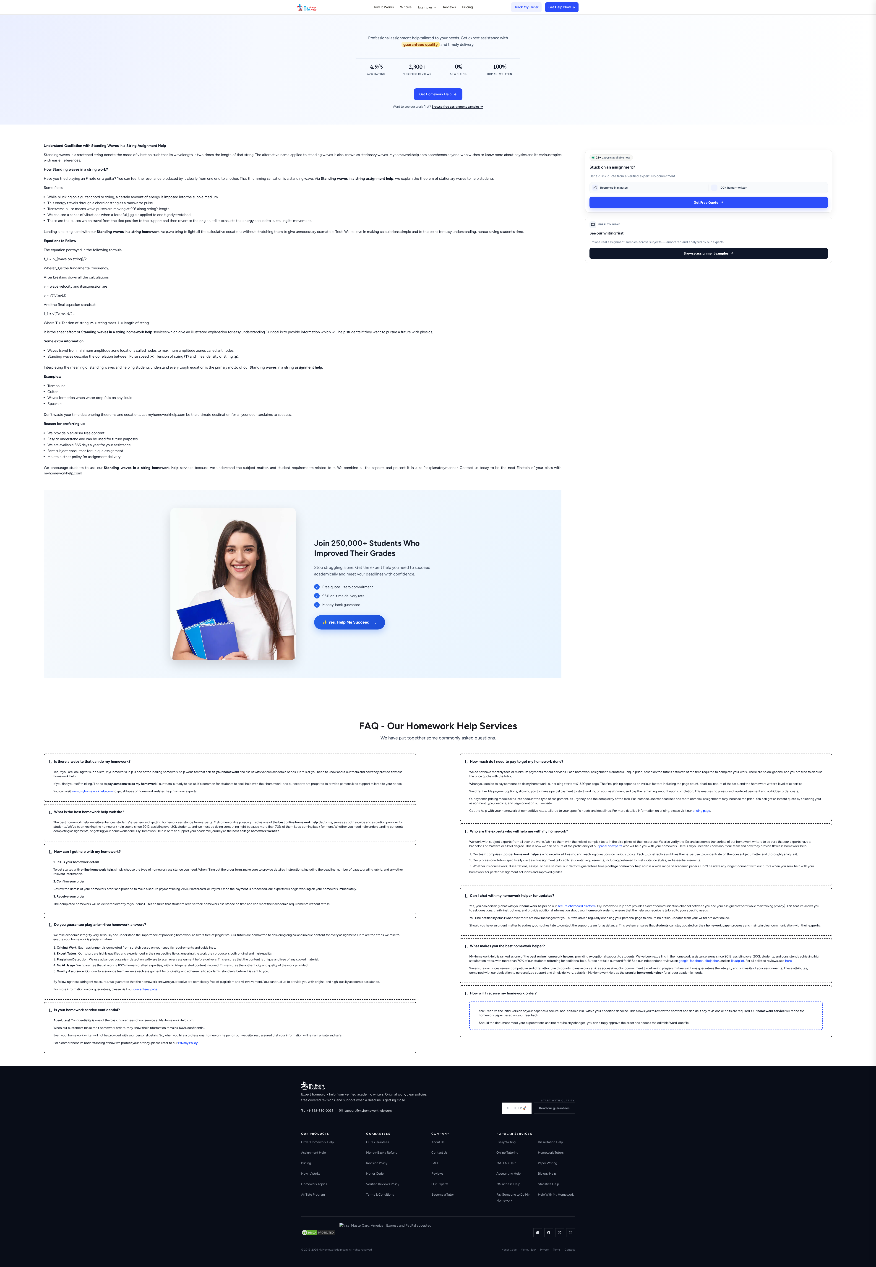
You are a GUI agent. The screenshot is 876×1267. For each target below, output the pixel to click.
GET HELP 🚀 (516, 1108)
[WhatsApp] (537, 1232)
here (788, 961)
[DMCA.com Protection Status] (318, 1232)
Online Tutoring (507, 1153)
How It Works (383, 7)
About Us (438, 1142)
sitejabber (712, 961)
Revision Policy (376, 1163)
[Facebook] (548, 1232)
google (683, 961)
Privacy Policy (188, 1043)
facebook (696, 961)
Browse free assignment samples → (457, 107)
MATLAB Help (506, 1163)
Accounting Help (508, 1174)
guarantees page (145, 989)
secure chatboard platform (577, 906)
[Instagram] (570, 1232)
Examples (425, 7)
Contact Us (439, 1153)
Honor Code (375, 1174)
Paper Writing (547, 1163)
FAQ (434, 1163)
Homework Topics (314, 1184)
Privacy (544, 1249)
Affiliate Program (313, 1195)
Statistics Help (548, 1184)
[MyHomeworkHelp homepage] (315, 7)
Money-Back (528, 1249)
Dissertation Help (550, 1142)
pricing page (701, 811)
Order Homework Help (317, 1142)
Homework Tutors (551, 1153)
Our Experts (439, 1184)
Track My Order (526, 7)
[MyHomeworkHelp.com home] (313, 1085)
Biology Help (547, 1174)
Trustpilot (737, 961)
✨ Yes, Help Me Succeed (349, 622)
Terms (557, 1249)
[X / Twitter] (559, 1232)
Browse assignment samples (706, 253)
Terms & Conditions (380, 1195)
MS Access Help (508, 1184)
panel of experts (610, 846)
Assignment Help (313, 1153)
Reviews (449, 7)
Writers (406, 7)
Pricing (467, 7)
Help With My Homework (556, 1195)
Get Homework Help (435, 94)
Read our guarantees (554, 1108)
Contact (570, 1249)
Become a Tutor (442, 1195)
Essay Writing (506, 1142)
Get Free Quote (706, 202)
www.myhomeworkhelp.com (92, 791)
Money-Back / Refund (381, 1153)
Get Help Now (559, 7)
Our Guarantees (377, 1142)
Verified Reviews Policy (382, 1184)
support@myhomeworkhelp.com (368, 1111)
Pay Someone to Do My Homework (512, 1197)
